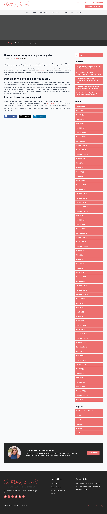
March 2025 (79, 180)
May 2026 (79, 119)
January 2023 (80, 229)
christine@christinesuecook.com (90, 487)
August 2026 (80, 106)
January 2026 (80, 137)
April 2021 (79, 316)
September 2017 (81, 395)
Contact (79, 12)
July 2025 (79, 163)
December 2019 (80, 347)
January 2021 (80, 329)
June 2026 (79, 115)
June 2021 (79, 307)
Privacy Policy (99, 506)
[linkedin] (16, 496)
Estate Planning (55, 12)
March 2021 (79, 321)
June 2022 (79, 259)
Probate (65, 12)
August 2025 (80, 158)
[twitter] (9, 496)
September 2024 (81, 207)
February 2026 (80, 132)
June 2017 (79, 399)
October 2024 (80, 202)
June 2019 (79, 356)
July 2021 (79, 303)
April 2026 (79, 123)
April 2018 (79, 377)
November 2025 (80, 145)
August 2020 (80, 342)
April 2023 (79, 215)
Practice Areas (43, 12)
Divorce (78, 415)
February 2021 (80, 325)
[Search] (77, 55)
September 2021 (81, 294)
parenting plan (42, 70)
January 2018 (80, 391)
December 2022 (80, 233)
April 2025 (79, 176)
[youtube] (20, 496)
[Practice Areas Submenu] (48, 12)
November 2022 (80, 237)
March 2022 (79, 272)
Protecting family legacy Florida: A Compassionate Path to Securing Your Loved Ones (87, 80)
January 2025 (80, 189)
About (34, 12)
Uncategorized (80, 433)
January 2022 (80, 281)
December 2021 (80, 285)
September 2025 (81, 154)
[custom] (23, 496)
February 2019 (80, 360)
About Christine (56, 484)
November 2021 (80, 290)
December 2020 (80, 334)
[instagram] (12, 496)
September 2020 (81, 338)
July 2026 (79, 110)
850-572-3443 (84, 489)
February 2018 (80, 386)
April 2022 (79, 268)
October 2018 (80, 364)
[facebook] (5, 496)
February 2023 (80, 224)
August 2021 (80, 299)
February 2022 (80, 277)
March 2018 (79, 382)
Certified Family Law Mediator (85, 411)
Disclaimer (91, 506)
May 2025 (79, 172)
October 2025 (80, 150)
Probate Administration (58, 490)
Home (27, 12)
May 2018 (79, 373)
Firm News (79, 428)
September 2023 (81, 211)
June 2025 (79, 167)
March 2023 (79, 220)
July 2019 (79, 351)
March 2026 (79, 128)
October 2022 (80, 242)
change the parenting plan (53, 103)
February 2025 (80, 185)
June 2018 (79, 369)
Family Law (11, 43)
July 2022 (79, 255)
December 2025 (80, 141)
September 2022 (81, 246)
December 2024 (80, 193)
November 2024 (80, 198)
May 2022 (79, 264)
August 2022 (80, 250)
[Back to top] (105, 511)
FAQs (72, 12)
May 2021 (79, 312)
